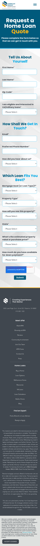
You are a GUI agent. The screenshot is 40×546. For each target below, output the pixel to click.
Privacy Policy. (27, 532)
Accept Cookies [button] (10, 541)
